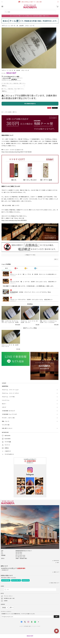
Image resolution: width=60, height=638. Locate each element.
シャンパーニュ (5, 400)
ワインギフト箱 (5, 424)
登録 (56, 616)
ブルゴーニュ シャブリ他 (8, 396)
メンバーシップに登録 (7, 78)
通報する (56, 259)
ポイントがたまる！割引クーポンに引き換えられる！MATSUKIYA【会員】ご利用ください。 (30, 15)
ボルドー (4, 403)
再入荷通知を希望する (30, 103)
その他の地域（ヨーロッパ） (8, 410)
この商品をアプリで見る (30, 254)
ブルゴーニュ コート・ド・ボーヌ (10, 393)
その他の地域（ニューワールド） (10, 414)
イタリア (4, 407)
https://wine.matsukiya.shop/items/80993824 (14, 220)
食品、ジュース (5, 421)
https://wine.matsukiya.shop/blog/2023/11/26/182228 (16, 152)
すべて (6, 268)
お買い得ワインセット (7, 428)
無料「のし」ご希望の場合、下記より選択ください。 (13, 88)
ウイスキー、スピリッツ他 (8, 417)
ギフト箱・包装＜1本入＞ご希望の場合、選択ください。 (14, 83)
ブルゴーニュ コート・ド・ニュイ (10, 389)
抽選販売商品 (5, 386)
